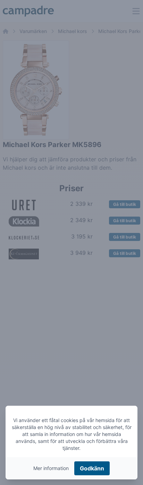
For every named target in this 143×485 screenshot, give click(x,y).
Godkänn (92, 468)
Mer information (51, 468)
